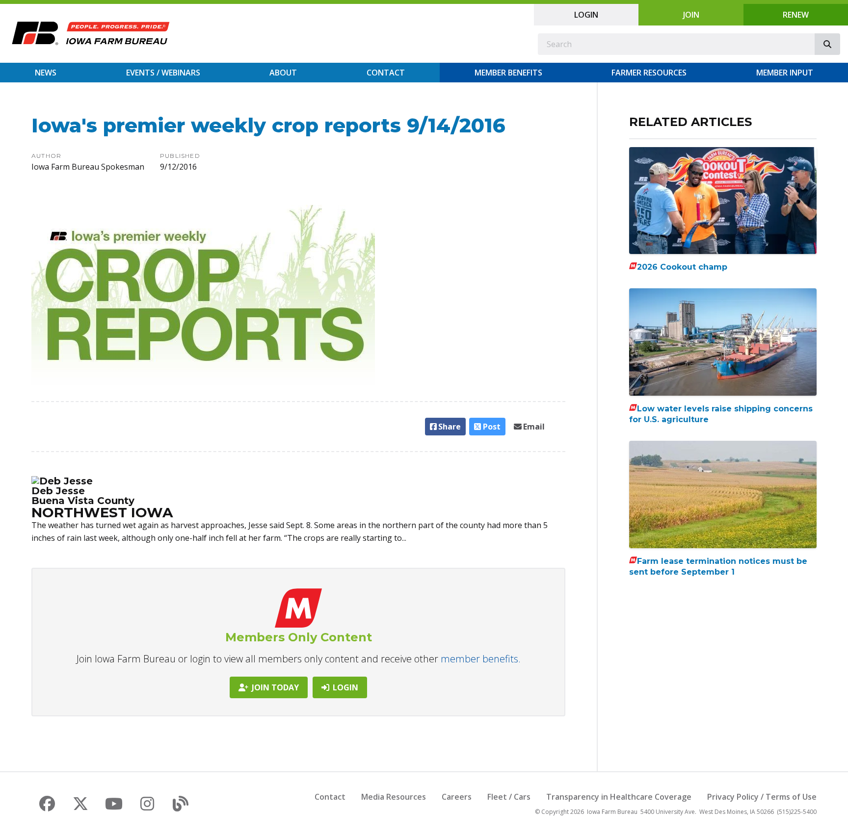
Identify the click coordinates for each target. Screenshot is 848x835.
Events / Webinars (163, 72)
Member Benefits (508, 72)
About (283, 72)
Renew (796, 14)
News (45, 72)
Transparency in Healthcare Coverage (618, 796)
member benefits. (481, 658)
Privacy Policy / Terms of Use (762, 796)
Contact (386, 72)
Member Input (784, 72)
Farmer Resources (649, 72)
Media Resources (393, 796)
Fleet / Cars (508, 796)
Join (691, 14)
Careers (457, 796)
